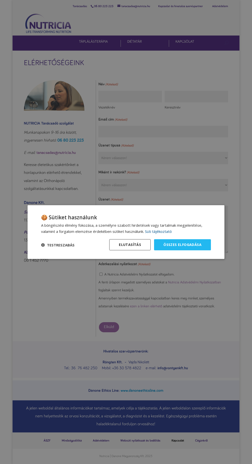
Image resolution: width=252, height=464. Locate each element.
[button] (58, 244)
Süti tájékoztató (158, 231)
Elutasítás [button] (130, 244)
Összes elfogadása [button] (182, 244)
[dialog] (126, 232)
